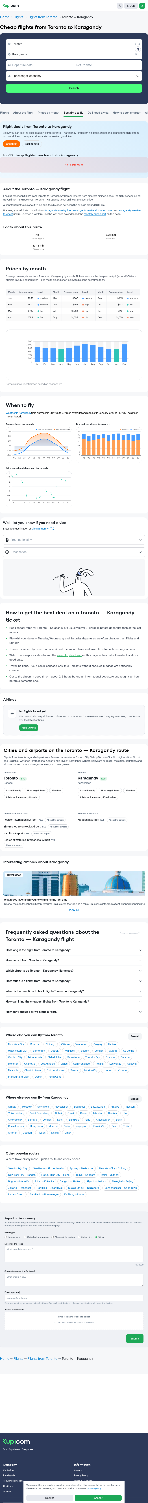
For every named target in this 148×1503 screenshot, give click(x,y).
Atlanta (113, 1050)
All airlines (8, 1486)
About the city (13, 790)
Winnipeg (69, 1050)
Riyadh (41, 1132)
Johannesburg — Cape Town (121, 1188)
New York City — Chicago (113, 1168)
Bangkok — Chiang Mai (49, 1188)
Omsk (71, 1113)
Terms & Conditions (83, 1480)
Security (78, 1470)
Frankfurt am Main (18, 1076)
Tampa (75, 1070)
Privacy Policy (81, 1475)
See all (134, 1036)
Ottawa (65, 1044)
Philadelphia (55, 1057)
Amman (12, 1132)
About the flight (23, 113)
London (99, 1050)
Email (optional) (12, 1292)
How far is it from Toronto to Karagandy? (32, 960)
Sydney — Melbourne (81, 1168)
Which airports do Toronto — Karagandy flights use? (39, 971)
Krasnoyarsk (103, 1119)
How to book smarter (127, 113)
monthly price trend (69, 655)
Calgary (97, 1044)
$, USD (131, 5)
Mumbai (53, 1126)
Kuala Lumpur (16, 1126)
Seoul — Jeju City (17, 1168)
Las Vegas (115, 1063)
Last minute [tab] (32, 143)
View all (74, 910)
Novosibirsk (61, 1106)
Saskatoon (73, 1057)
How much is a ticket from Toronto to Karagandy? (38, 981)
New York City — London (22, 1175)
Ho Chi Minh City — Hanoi (55, 1175)
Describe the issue (14, 1243)
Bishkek (112, 1113)
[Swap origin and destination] (138, 49)
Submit (134, 1338)
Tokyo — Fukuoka (44, 1181)
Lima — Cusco (16, 1194)
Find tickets (29, 727)
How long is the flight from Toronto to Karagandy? (38, 950)
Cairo (67, 1126)
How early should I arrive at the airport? (31, 1012)
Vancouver (81, 1044)
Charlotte (29, 1063)
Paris (87, 1119)
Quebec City (15, 1057)
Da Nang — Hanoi (74, 1194)
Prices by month (48, 113)
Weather (56, 790)
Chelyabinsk (15, 1119)
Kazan (83, 1113)
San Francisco (81, 1063)
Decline (49, 1498)
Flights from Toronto (42, 17)
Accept (98, 1498)
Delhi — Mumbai (110, 1175)
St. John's (128, 1050)
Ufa (125, 1113)
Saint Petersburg (39, 1113)
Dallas (64, 1063)
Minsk (67, 1132)
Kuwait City (99, 1126)
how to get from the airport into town (92, 210)
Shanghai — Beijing (122, 1181)
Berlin (119, 1119)
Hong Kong (36, 1126)
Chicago (50, 1044)
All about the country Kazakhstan (98, 797)
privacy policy (94, 1488)
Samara (32, 1119)
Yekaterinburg (16, 1113)
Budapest (79, 1106)
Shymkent (43, 1106)
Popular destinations (13, 1480)
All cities (7, 1491)
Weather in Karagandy (18, 413)
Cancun (125, 1057)
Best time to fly (73, 113)
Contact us (8, 1470)
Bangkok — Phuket (70, 1181)
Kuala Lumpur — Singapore (83, 1188)
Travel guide (9, 1475)
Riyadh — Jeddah (96, 1181)
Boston (85, 1050)
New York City (16, 1044)
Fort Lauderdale (56, 1070)
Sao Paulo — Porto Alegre (44, 1194)
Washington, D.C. (17, 1050)
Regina (99, 1063)
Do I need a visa (98, 113)
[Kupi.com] (11, 6)
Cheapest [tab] (11, 143)
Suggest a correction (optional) (20, 1271)
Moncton (13, 1063)
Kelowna (132, 1063)
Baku (114, 1126)
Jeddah (27, 1132)
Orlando (110, 1057)
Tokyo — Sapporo (85, 1175)
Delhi (60, 1119)
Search (74, 88)
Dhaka (55, 1132)
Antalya (115, 1106)
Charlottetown (32, 1070)
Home (4, 17)
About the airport (55, 819)
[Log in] (142, 6)
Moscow (27, 1106)
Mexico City (91, 1070)
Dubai (58, 1113)
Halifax (112, 1044)
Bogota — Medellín (18, 1181)
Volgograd (81, 1126)
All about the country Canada (21, 797)
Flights (18, 17)
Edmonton (39, 1050)
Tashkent (130, 1106)
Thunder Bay (92, 1057)
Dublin (38, 1076)
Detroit (55, 1050)
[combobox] (74, 541)
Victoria (122, 1070)
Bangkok (74, 1119)
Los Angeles (48, 1063)
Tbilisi (126, 1126)
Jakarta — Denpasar (19, 1188)
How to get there (36, 790)
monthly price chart (95, 214)
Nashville (13, 1070)
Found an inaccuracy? (129, 933)
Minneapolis (35, 1057)
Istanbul (97, 1113)
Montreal (35, 1044)
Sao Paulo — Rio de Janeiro (48, 1168)
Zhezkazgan (98, 1106)
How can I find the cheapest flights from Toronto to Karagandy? (47, 1001)
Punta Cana (54, 1076)
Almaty (12, 1106)
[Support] (120, 6)
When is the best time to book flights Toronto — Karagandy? (45, 991)
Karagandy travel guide (57, 210)
